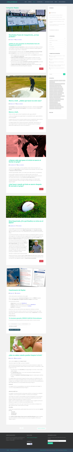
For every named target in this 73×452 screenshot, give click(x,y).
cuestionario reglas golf (53, 86)
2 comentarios (18, 293)
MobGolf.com (24, 303)
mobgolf (55, 94)
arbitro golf (51, 80)
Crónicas (29, 1)
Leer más (41, 68)
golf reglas (51, 91)
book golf (60, 80)
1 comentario (19, 225)
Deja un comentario (18, 39)
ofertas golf (59, 94)
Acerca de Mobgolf (62, 1)
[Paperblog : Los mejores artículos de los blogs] (29, 443)
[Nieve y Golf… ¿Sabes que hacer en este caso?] (26, 86)
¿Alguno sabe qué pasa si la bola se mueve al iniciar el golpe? (25, 161)
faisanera (51, 88)
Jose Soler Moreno (54, 61)
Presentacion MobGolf (14, 450)
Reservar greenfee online (53, 102)
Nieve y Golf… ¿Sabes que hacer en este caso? (25, 101)
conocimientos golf (58, 85)
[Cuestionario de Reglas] (26, 277)
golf (62, 88)
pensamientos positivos (57, 96)
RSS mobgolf (53, 12)
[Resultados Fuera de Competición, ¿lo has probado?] (26, 21)
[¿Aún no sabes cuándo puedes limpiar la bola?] (26, 344)
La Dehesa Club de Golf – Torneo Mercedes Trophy (57, 56)
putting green (57, 99)
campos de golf (52, 82)
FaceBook (29, 305)
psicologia (51, 97)
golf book (51, 89)
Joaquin (50, 44)
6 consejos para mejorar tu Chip (56, 68)
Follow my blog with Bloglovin (32, 437)
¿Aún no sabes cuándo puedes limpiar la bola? (25, 355)
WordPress (65, 450)
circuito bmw (63, 83)
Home (8, 450)
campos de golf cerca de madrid (55, 83)
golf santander (60, 91)
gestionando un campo (57, 88)
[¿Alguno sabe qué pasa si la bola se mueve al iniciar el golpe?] (26, 146)
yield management (58, 108)
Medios (56, 1)
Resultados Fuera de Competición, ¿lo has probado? (24, 36)
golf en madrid (60, 89)
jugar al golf (51, 94)
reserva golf (51, 100)
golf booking (56, 89)
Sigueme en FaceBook (54, 30)
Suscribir (50, 443)
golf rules (55, 91)
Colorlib (56, 450)
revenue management (53, 105)
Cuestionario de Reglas (17, 290)
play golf (63, 96)
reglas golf (61, 99)
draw (58, 86)
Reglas (34, 1)
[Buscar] (64, 74)
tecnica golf (59, 105)
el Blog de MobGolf (12, 2)
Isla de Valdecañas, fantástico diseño (55, 17)
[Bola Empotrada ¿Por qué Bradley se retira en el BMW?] (26, 207)
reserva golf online (57, 100)
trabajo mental (52, 108)
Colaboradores (39, 1)
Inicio (26, 1)
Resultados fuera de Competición (55, 103)
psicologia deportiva (57, 97)
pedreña (51, 96)
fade (61, 86)
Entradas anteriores (41, 428)
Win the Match (51, 48)
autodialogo (56, 80)
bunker (64, 80)
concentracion (52, 85)
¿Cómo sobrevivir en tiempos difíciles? (56, 15)
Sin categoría (51, 46)
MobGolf (52, 67)
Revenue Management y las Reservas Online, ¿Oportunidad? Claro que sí (57, 25)
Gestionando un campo (49, 1)
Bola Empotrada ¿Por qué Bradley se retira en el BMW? (26, 222)
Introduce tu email (13, 326)
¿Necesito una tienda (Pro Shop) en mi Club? (57, 19)
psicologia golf (52, 99)
